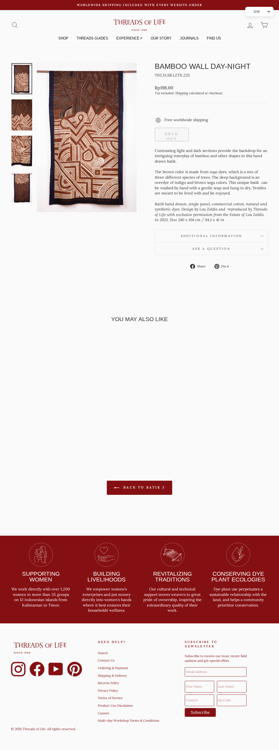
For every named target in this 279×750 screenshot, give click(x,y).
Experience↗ (129, 38)
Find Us (214, 38)
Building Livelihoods (106, 577)
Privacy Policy (108, 690)
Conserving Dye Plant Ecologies (238, 577)
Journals (189, 38)
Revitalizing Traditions (172, 577)
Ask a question (211, 249)
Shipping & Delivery (112, 675)
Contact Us (106, 660)
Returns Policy (108, 683)
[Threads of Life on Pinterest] (74, 670)
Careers (103, 713)
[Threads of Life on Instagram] (18, 670)
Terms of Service (110, 698)
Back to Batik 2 (143, 487)
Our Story (161, 38)
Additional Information (211, 236)
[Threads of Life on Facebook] (37, 670)
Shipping (181, 93)
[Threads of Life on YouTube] (55, 670)
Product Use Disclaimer (115, 705)
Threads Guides (92, 38)
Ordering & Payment (113, 668)
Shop (63, 38)
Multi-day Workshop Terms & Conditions (128, 720)
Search (103, 653)
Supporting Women (41, 577)
